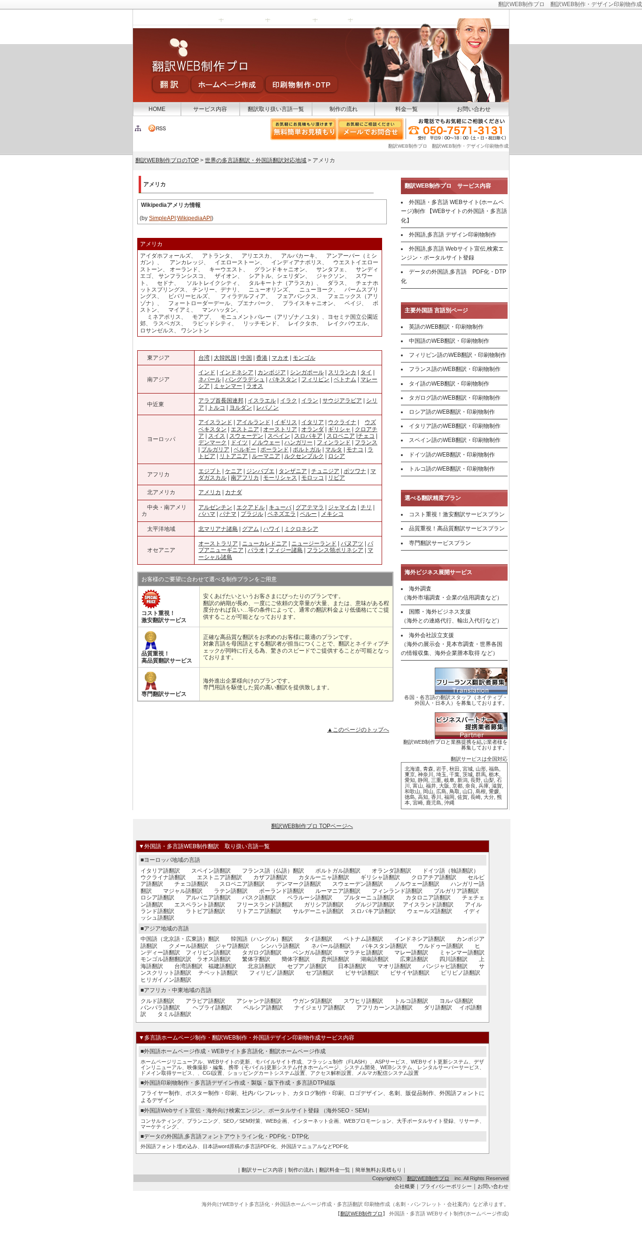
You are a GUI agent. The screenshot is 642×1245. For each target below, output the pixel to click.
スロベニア (341, 436)
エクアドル (250, 507)
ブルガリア (215, 449)
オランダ (312, 429)
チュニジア (325, 471)
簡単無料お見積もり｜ (381, 1170)
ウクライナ (342, 422)
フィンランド (334, 442)
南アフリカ (245, 477)
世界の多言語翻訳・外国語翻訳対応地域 (255, 160)
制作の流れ (343, 109)
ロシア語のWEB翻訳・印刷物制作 (452, 412)
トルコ (216, 407)
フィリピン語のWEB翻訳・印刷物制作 (457, 355)
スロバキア (308, 436)
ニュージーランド (314, 543)
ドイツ (239, 442)
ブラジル (252, 514)
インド (206, 372)
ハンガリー (298, 442)
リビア (336, 477)
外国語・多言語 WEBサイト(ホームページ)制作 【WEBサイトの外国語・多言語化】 (454, 211)
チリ (366, 507)
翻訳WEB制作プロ (428, 1178)
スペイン (278, 436)
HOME (157, 109)
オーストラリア (218, 543)
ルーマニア (266, 456)
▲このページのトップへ (358, 729)
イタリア (312, 422)
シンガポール (307, 372)
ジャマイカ (342, 507)
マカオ (280, 358)
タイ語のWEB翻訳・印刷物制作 (449, 383)
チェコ (366, 436)
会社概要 (404, 1186)
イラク (288, 400)
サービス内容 (210, 109)
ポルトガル (307, 449)
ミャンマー (228, 386)
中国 (246, 358)
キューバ (280, 507)
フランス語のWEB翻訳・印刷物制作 (455, 369)
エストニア (245, 429)
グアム (250, 529)
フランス (366, 442)
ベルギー (245, 449)
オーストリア (280, 429)
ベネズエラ (281, 514)
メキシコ (332, 514)
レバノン (267, 407)
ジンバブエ (260, 471)
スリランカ (342, 372)
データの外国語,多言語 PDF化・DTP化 (453, 276)
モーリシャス (280, 477)
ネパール (209, 379)
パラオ (256, 550)
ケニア (233, 471)
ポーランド (274, 449)
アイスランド (215, 422)
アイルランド (253, 422)
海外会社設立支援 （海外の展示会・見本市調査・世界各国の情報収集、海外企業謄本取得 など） (451, 644)
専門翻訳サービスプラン (440, 543)
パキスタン (283, 379)
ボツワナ (355, 471)
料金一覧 (406, 109)
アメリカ (209, 492)
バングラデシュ (245, 379)
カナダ (233, 492)
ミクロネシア (301, 529)
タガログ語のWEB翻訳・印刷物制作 (455, 397)
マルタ (333, 449)
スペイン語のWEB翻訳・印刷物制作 (455, 440)
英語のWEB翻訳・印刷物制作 (446, 326)
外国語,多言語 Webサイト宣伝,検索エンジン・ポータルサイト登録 (452, 253)
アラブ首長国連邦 (220, 400)
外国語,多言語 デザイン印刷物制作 (452, 234)
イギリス (285, 422)
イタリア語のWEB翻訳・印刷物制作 (455, 426)
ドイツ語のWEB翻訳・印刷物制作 (452, 454)
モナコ (354, 449)
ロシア (336, 456)
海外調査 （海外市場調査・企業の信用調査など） (451, 593)
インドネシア (236, 372)
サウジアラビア (342, 400)
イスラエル (262, 400)
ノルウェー (266, 442)
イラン (309, 400)
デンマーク (212, 442)
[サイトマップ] (138, 130)
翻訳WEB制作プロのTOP (167, 160)
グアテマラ (310, 507)
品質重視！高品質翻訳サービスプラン (457, 528)
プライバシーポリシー (446, 1186)
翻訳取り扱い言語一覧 (276, 109)
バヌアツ (352, 543)
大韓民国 (225, 358)
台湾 (204, 358)
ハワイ (271, 529)
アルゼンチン (215, 507)
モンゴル (304, 358)
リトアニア (233, 456)
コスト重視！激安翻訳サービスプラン (457, 514)
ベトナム (345, 379)
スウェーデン (246, 436)
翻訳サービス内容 (262, 1170)
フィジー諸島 (286, 550)
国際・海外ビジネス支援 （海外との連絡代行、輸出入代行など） (451, 616)
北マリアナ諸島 (218, 529)
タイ (366, 372)
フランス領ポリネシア (335, 550)
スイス (216, 436)
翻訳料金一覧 (334, 1170)
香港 (261, 358)
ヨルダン (240, 407)
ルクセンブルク (304, 456)
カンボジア (272, 372)
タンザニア (293, 471)
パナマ (227, 514)
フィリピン (315, 379)
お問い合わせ (474, 109)
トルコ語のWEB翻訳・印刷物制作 (452, 468)
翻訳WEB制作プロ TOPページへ (312, 826)
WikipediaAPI (194, 218)
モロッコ (312, 477)
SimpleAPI (162, 218)
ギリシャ (339, 429)
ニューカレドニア (264, 543)
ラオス (254, 386)
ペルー (308, 514)
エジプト (209, 471)
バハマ (206, 514)
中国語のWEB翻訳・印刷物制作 (449, 341)
